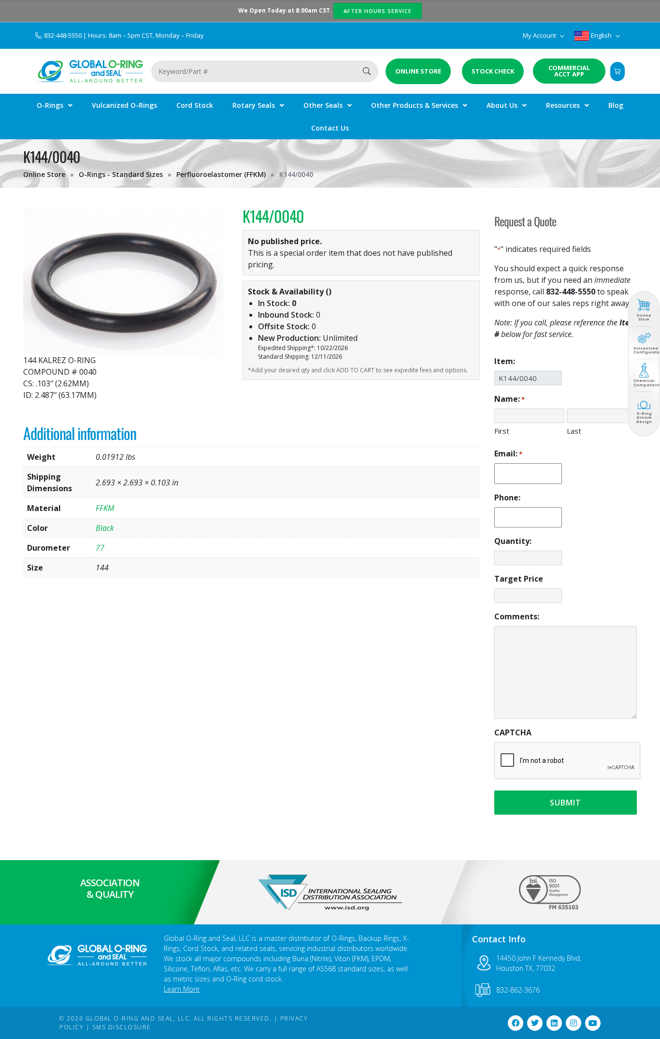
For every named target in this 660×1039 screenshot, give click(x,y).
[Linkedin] (554, 1023)
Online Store (44, 174)
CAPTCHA (512, 732)
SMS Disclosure (121, 1027)
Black (105, 528)
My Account (540, 35)
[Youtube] (593, 1023)
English (601, 35)
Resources (563, 105)
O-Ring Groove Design (644, 417)
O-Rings (50, 105)
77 (100, 547)
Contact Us (330, 127)
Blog (615, 105)
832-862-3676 (518, 990)
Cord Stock (194, 105)
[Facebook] (515, 1023)
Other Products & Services (414, 105)
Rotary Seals (253, 105)
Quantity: (512, 541)
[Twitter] (535, 1023)
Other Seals (323, 105)
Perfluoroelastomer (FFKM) (221, 174)
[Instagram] (573, 1023)
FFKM (105, 508)
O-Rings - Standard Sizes (121, 174)
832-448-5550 (63, 35)
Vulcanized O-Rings (124, 105)
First (501, 431)
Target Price (518, 578)
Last (574, 431)
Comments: (516, 616)
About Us (502, 105)
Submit (565, 802)
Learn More (182, 989)
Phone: (507, 497)
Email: (508, 453)
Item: (504, 361)
